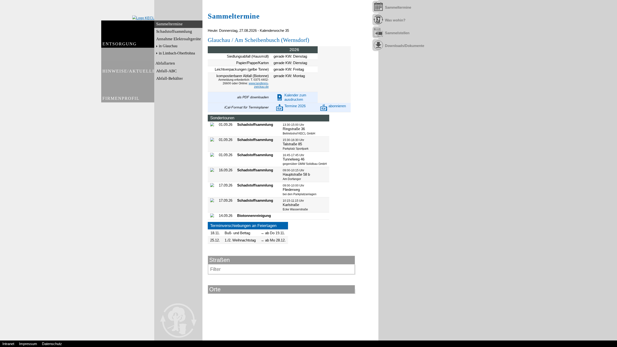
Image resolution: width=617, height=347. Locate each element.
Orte (215, 289)
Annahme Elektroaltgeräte (178, 39)
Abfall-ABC (166, 71)
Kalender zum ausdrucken (295, 97)
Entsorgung (119, 43)
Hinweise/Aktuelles (128, 71)
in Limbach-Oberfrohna (177, 53)
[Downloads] (378, 45)
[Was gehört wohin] (378, 19)
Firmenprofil (121, 98)
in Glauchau (168, 46)
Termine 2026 (295, 106)
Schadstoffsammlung (174, 31)
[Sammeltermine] (378, 7)
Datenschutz (52, 344)
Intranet (8, 344)
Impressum (28, 344)
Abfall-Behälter (169, 78)
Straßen (219, 260)
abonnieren (337, 106)
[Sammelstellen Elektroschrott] (378, 32)
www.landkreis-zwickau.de (259, 85)
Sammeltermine (169, 24)
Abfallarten (165, 63)
